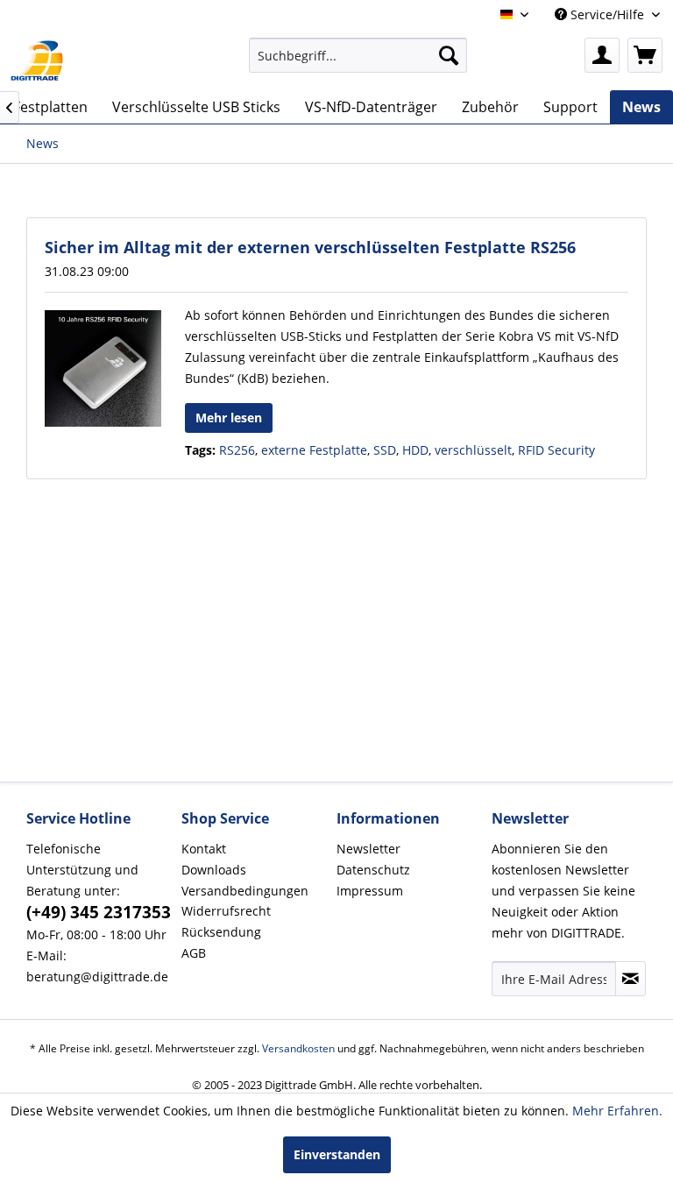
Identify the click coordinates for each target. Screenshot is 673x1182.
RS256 (237, 450)
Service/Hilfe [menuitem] (607, 14)
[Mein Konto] (602, 55)
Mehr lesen (228, 417)
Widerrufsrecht (226, 910)
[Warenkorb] (644, 55)
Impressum (369, 890)
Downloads (213, 869)
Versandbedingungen (244, 890)
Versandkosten (298, 1048)
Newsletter (368, 848)
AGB (193, 953)
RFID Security (556, 450)
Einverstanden (337, 1154)
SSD (384, 450)
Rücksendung (221, 932)
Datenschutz (373, 869)
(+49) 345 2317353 (98, 912)
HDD (415, 450)
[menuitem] (358, 55)
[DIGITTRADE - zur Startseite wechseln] (37, 59)
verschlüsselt (473, 450)
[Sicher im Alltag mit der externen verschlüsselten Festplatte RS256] (103, 368)
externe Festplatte (314, 450)
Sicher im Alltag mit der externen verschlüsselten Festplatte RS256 (310, 247)
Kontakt (203, 848)
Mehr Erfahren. (617, 1110)
